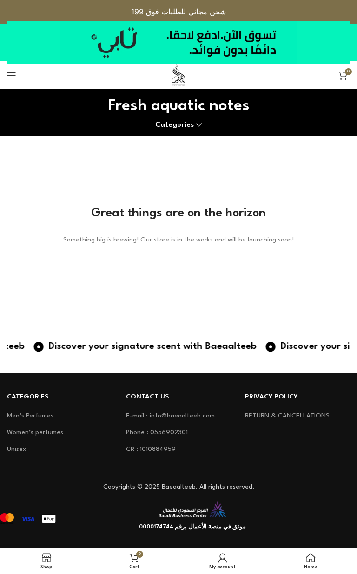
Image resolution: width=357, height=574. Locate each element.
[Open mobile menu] (11, 75)
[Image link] (192, 509)
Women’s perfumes (35, 432)
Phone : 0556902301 (157, 432)
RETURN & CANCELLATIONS (287, 415)
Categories (174, 125)
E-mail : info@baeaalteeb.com (170, 415)
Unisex (16, 449)
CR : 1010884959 (151, 449)
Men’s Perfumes (30, 415)
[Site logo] (178, 75)
